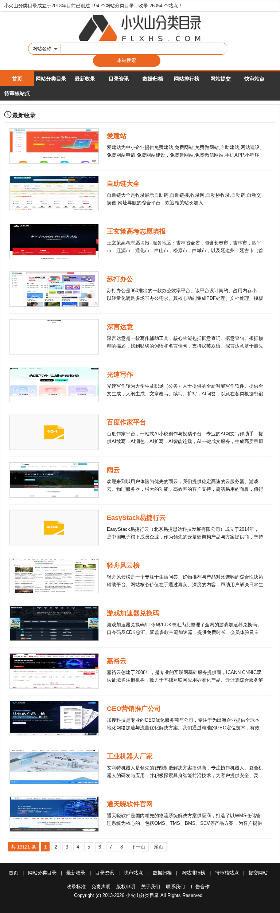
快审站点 (254, 79)
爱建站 (117, 136)
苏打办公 (120, 279)
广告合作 (200, 886)
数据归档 (153, 79)
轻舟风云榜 (123, 565)
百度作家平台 (126, 422)
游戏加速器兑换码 (133, 613)
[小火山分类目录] (140, 28)
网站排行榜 (186, 79)
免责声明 (101, 886)
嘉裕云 (117, 661)
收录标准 (76, 886)
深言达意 (120, 326)
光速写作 (120, 374)
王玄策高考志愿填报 (136, 231)
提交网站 (258, 872)
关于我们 (150, 886)
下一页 (138, 847)
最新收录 (85, 79)
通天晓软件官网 (130, 804)
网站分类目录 (51, 79)
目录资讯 (119, 79)
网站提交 (220, 79)
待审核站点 (17, 93)
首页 (17, 79)
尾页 (158, 847)
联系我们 (175, 886)
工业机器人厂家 (130, 756)
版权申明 (125, 886)
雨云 (113, 470)
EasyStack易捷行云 (136, 517)
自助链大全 (123, 183)
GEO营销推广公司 (134, 708)
